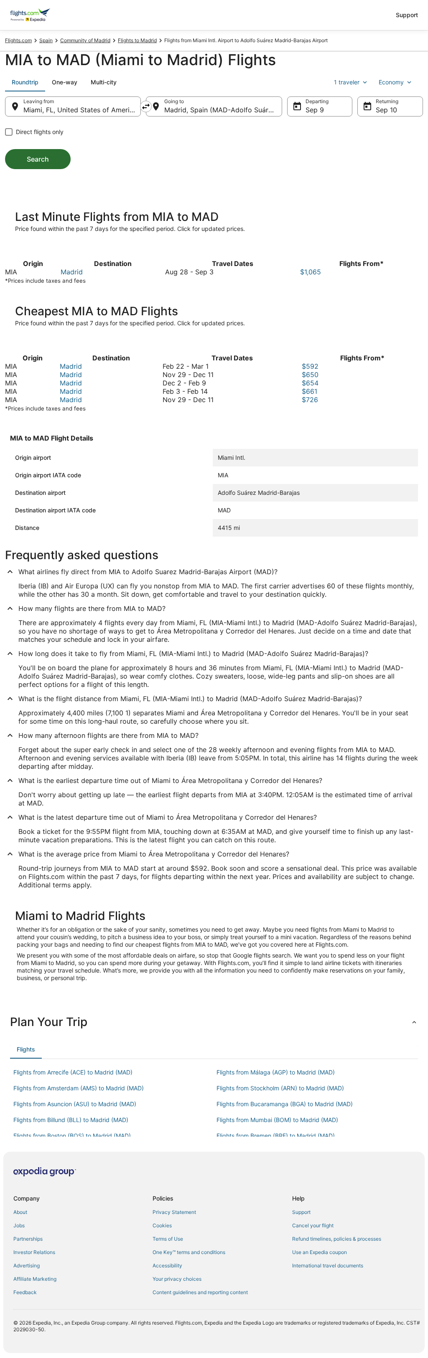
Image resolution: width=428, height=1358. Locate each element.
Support (407, 14)
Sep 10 (386, 110)
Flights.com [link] (18, 40)
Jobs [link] (19, 1225)
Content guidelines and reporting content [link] (200, 1292)
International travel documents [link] (327, 1265)
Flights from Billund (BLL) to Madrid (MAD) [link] (70, 1119)
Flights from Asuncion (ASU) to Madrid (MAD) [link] (74, 1103)
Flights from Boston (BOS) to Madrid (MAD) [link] (72, 1135)
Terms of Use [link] (168, 1239)
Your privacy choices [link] (177, 1279)
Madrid (72, 272)
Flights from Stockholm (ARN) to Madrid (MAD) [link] (280, 1088)
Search (38, 159)
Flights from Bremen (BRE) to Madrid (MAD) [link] (276, 1135)
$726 (310, 399)
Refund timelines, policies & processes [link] (336, 1239)
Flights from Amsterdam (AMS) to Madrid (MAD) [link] (78, 1088)
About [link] (20, 1212)
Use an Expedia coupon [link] (319, 1252)
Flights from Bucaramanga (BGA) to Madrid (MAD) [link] (285, 1103)
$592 (310, 366)
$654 (310, 383)
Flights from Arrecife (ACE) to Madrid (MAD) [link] (72, 1072)
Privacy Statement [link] (174, 1212)
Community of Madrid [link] (85, 40)
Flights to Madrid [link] (137, 40)
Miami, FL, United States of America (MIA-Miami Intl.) (82, 110)
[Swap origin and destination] (146, 106)
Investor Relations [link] (34, 1252)
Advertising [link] (26, 1265)
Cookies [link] (162, 1225)
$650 (310, 374)
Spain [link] (46, 40)
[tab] (25, 82)
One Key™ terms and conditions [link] (189, 1252)
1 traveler (346, 82)
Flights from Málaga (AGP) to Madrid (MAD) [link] (276, 1072)
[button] (214, 1022)
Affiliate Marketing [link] (34, 1279)
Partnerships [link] (28, 1239)
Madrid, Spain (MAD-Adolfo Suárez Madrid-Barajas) (223, 110)
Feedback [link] (25, 1292)
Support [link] (301, 1212)
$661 (309, 391)
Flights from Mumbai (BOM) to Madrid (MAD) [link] (277, 1119)
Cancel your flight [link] (313, 1225)
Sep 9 (315, 110)
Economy (391, 82)
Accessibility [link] (167, 1265)
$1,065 (310, 272)
